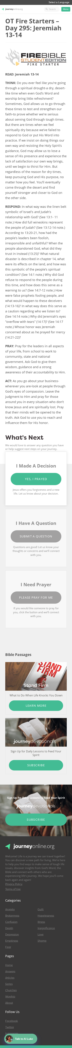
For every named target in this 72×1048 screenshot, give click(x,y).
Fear (8, 947)
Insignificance (46, 928)
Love (41, 934)
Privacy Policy (13, 884)
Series (9, 984)
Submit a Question (36, 536)
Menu (66, 9)
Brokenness (12, 915)
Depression (12, 934)
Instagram (11, 1033)
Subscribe (36, 765)
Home (9, 965)
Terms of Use (13, 889)
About (9, 1003)
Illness (41, 922)
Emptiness (11, 941)
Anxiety (10, 909)
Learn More (36, 706)
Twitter (9, 1027)
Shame (42, 941)
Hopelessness (46, 915)
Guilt (41, 909)
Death (9, 928)
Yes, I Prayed (36, 479)
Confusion (11, 922)
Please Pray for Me (36, 597)
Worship (10, 996)
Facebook (11, 1021)
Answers (10, 971)
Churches (11, 990)
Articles (9, 977)
